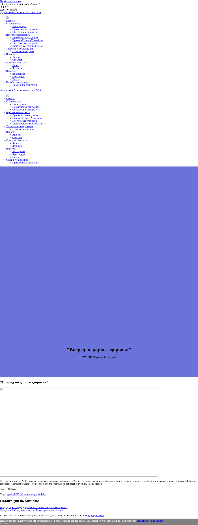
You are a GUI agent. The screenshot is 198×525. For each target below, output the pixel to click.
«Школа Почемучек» (23, 51)
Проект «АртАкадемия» (25, 37)
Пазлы (15, 79)
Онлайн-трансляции (17, 82)
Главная (10, 20)
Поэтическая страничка (24, 43)
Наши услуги (19, 26)
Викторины (18, 73)
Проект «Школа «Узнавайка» (27, 40)
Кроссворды (18, 76)
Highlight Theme (96, 515)
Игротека (11, 71)
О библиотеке (13, 23)
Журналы (17, 68)
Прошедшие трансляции (25, 85)
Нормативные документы (26, 29)
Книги (15, 65)
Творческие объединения (19, 48)
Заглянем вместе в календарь (27, 46)
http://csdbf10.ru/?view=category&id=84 (26, 494)
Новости (10, 54)
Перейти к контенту (10, 1)
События (17, 59)
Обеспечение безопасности (26, 32)
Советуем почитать (16, 62)
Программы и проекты (18, 34)
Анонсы (16, 57)
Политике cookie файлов (150, 520)
